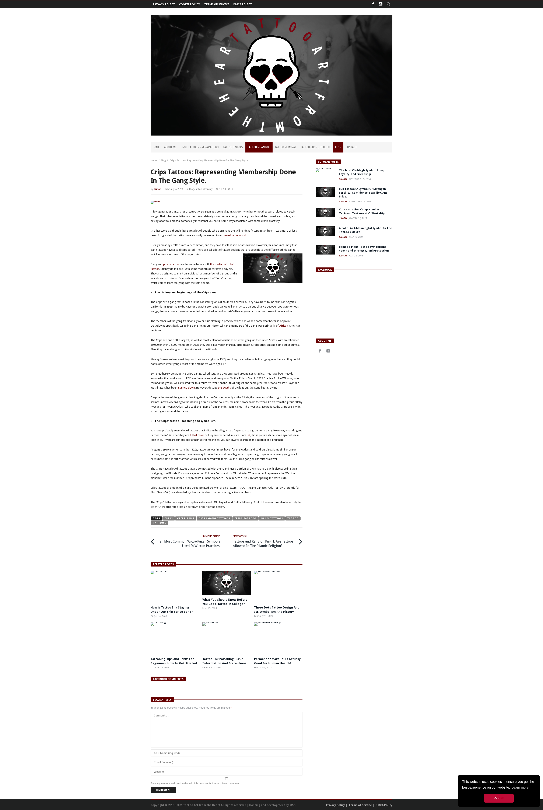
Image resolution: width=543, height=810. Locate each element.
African (283, 325)
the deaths (224, 387)
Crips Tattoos (245, 518)
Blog (163, 160)
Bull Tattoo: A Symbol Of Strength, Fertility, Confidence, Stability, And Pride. (363, 192)
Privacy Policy (164, 4)
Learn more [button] (520, 787)
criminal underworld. (234, 235)
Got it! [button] (499, 798)
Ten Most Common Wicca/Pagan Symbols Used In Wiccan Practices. (189, 541)
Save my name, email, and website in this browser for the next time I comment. (195, 783)
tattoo (293, 518)
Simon (157, 189)
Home (154, 160)
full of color (196, 435)
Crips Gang (186, 518)
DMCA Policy (242, 4)
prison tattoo (171, 264)
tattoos (159, 523)
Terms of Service (216, 4)
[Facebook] (373, 4)
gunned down (186, 387)
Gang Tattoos (272, 518)
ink (248, 435)
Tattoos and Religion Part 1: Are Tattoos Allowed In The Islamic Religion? (263, 541)
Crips (168, 518)
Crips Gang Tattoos (214, 518)
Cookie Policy (189, 4)
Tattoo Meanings (204, 189)
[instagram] (381, 4)
